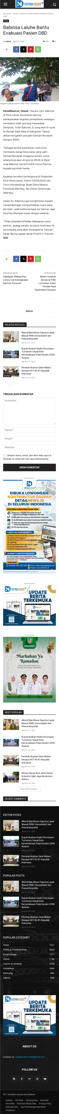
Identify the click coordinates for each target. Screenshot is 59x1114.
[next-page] (10, 383)
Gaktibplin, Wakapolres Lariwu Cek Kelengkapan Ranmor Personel (15, 280)
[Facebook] (16, 49)
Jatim (6, 341)
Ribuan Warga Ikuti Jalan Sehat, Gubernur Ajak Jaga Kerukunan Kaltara (37, 776)
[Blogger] (14, 1079)
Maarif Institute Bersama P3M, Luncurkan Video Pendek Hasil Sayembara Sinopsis (45, 283)
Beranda (7, 13)
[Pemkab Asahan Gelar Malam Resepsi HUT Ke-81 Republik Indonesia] (11, 371)
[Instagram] (37, 1079)
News (15, 13)
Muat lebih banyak (28, 789)
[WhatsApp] (38, 49)
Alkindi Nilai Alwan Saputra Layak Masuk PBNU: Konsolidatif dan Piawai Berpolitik (38, 335)
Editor (8, 41)
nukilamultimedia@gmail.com (30, 1056)
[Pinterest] (31, 49)
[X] (23, 49)
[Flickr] (29, 1079)
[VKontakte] (45, 1079)
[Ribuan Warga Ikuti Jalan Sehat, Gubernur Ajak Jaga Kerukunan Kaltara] (11, 777)
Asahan (7, 357)
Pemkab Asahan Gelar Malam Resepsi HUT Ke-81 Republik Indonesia (36, 370)
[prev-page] (5, 383)
